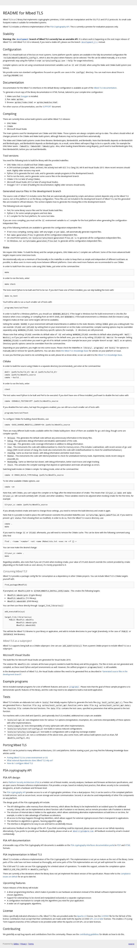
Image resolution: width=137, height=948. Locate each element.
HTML (127, 845)
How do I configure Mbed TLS (20, 763)
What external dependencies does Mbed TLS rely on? (30, 760)
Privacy (23, 943)
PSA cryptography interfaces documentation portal (93, 845)
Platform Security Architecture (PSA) (24, 782)
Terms (31, 943)
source (131, 943)
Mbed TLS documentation (105, 88)
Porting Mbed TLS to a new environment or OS (27, 757)
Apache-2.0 (82, 916)
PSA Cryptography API (59, 26)
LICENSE (105, 916)
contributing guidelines (89, 934)
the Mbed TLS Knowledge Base (74, 350)
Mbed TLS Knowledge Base (110, 355)
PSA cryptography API (16, 792)
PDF (119, 845)
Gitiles (16, 943)
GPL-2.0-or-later (97, 919)
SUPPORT (47, 106)
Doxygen (24, 96)
